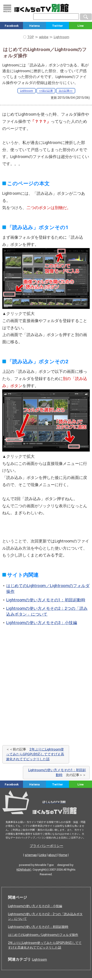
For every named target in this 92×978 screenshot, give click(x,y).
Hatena (34, 25)
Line (80, 25)
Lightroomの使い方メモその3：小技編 (41, 622)
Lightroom (26, 90)
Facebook (12, 25)
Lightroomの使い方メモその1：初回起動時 (45, 600)
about (52, 855)
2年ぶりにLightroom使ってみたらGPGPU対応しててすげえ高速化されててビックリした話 (35, 754)
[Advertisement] (46, 691)
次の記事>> (66, 90)
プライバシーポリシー (46, 846)
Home (63, 855)
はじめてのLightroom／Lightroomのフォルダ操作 (43, 935)
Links (42, 855)
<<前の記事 (46, 90)
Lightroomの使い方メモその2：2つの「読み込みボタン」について (45, 916)
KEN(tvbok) (24, 869)
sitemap (31, 855)
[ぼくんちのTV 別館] (46, 816)
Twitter (57, 25)
